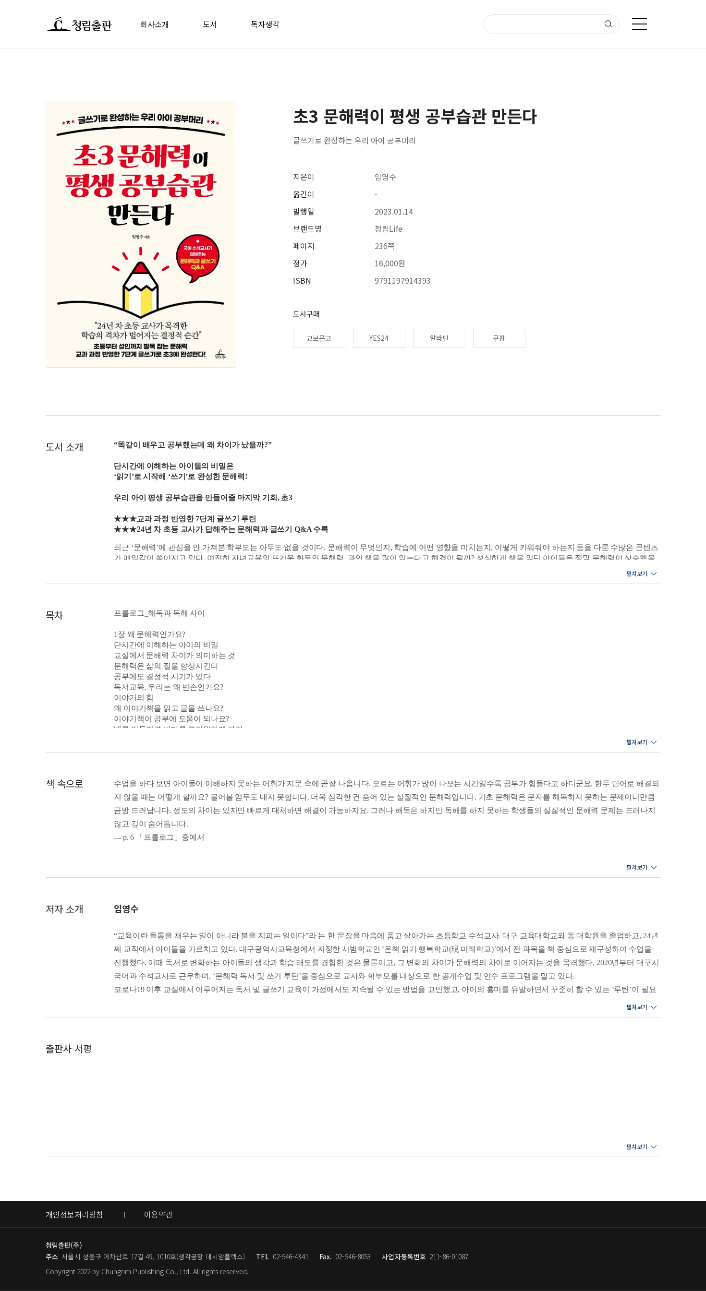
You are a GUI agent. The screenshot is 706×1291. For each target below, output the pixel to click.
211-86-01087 (448, 1256)
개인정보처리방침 (74, 1214)
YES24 (379, 338)
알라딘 (439, 338)
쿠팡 (499, 338)
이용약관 (158, 1214)
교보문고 (318, 338)
